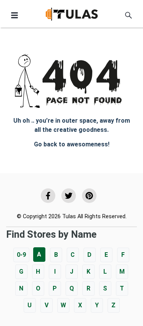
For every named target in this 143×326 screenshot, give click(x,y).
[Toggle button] (14, 15)
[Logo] (71, 15)
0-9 (21, 254)
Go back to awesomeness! (71, 144)
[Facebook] (48, 195)
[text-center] (128, 15)
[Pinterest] (89, 195)
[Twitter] (68, 195)
